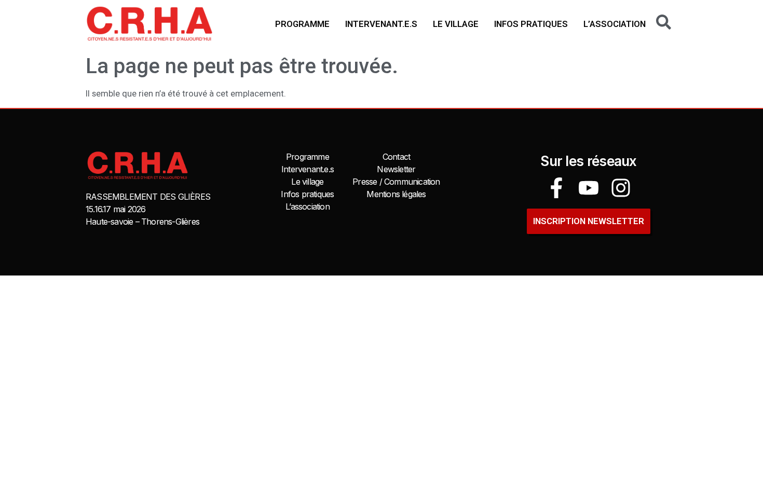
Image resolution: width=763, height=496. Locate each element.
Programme (302, 24)
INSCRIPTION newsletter (588, 221)
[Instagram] (620, 187)
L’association (614, 24)
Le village (456, 24)
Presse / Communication (396, 181)
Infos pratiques (531, 24)
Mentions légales (396, 194)
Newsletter (396, 169)
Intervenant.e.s (381, 24)
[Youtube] (588, 187)
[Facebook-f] (556, 187)
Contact (396, 156)
